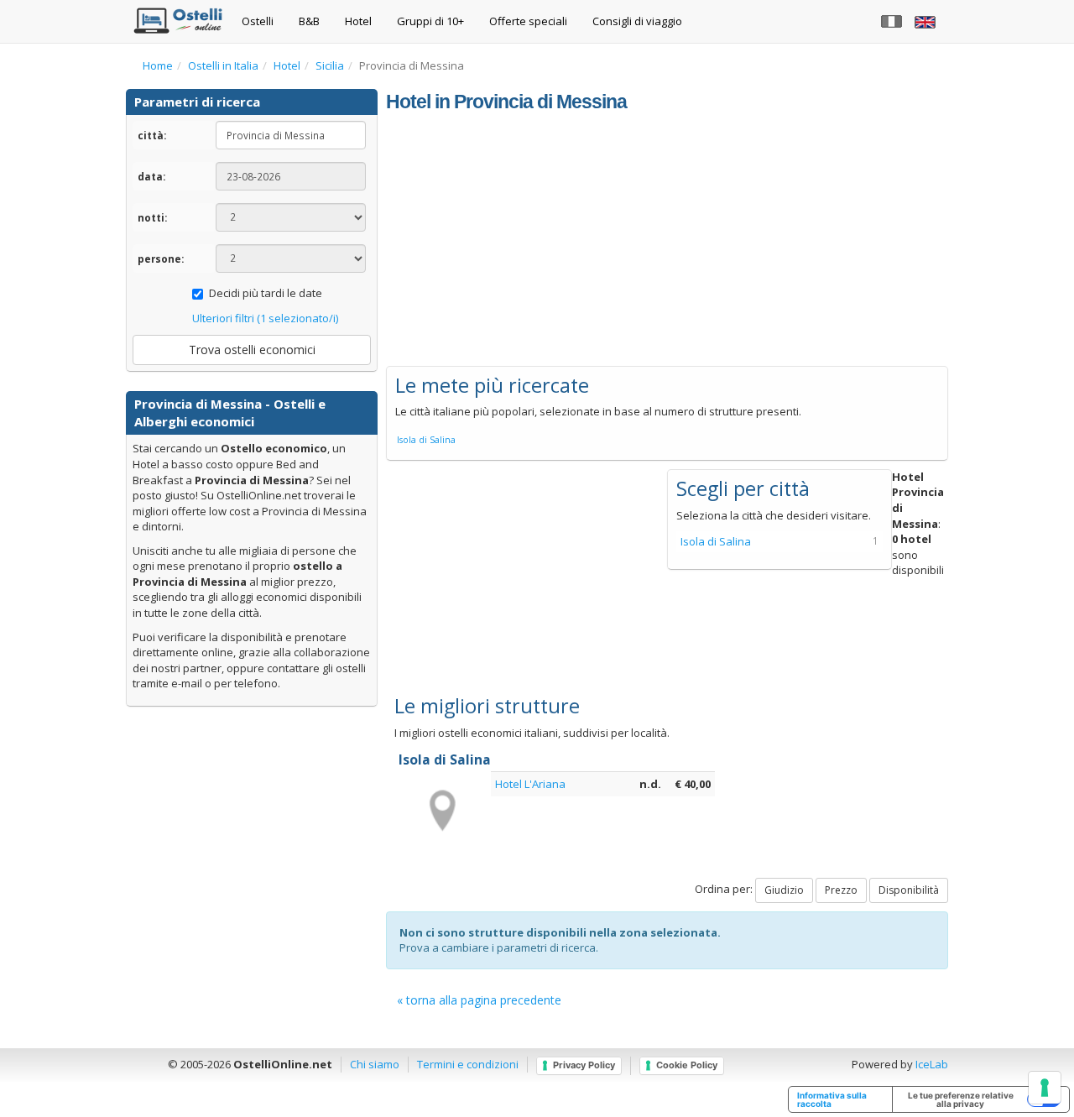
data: (151, 176)
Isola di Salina (426, 440)
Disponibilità (908, 890)
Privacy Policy (584, 1065)
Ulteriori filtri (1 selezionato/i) (265, 318)
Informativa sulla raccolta (832, 1099)
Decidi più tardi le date (265, 292)
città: (152, 135)
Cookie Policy (686, 1065)
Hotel (358, 21)
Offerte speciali (528, 21)
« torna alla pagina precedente (479, 1000)
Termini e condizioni (468, 1064)
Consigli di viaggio (637, 21)
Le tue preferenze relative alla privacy (961, 1099)
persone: (161, 258)
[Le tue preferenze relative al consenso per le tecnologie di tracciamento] (1045, 1088)
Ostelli (258, 21)
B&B (309, 21)
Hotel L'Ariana (530, 783)
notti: (152, 217)
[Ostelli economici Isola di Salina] (440, 809)
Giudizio (784, 890)
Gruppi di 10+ (430, 21)
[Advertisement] (667, 240)
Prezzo (841, 890)
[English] (927, 21)
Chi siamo (374, 1064)
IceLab (931, 1064)
